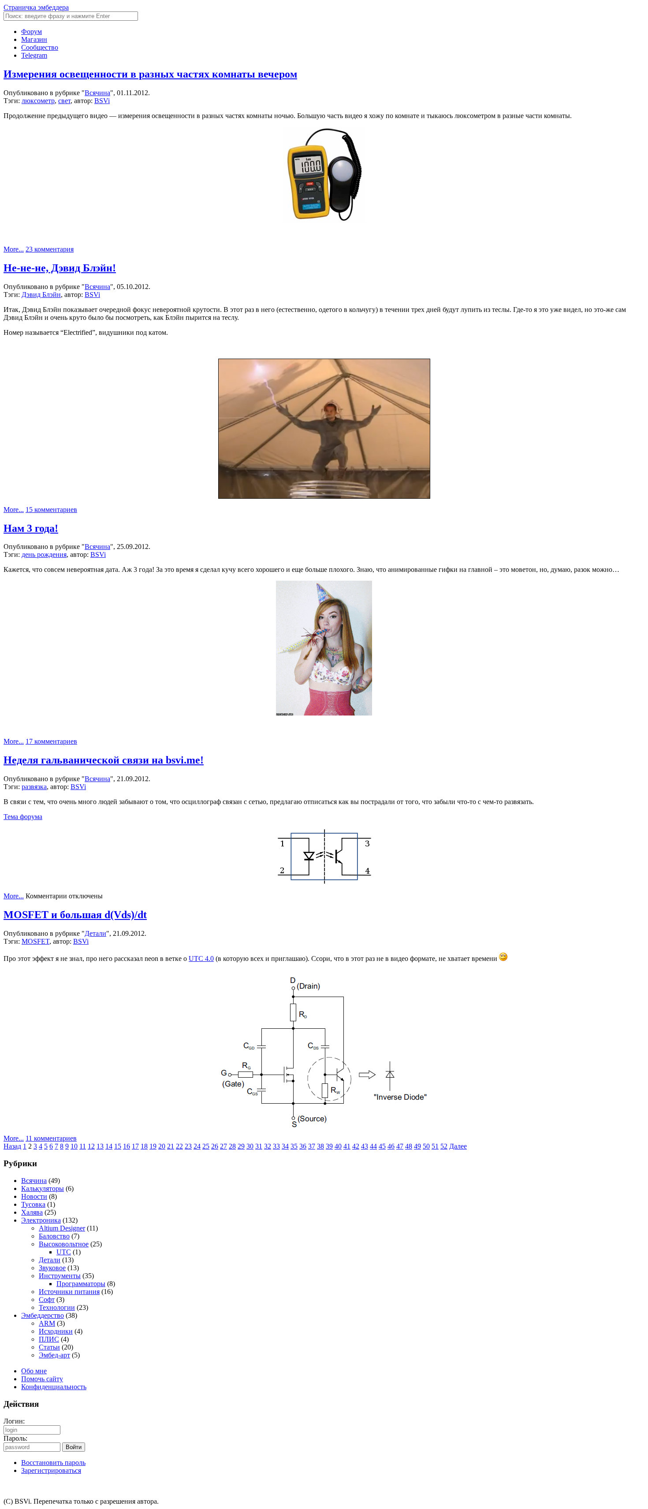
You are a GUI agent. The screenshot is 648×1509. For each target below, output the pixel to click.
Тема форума (23, 816)
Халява (32, 1212)
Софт (47, 1299)
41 (346, 1146)
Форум (31, 31)
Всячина (97, 92)
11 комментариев (51, 1138)
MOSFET (35, 941)
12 (91, 1146)
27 (223, 1146)
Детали (95, 933)
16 (126, 1146)
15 (117, 1146)
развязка (34, 786)
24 (197, 1146)
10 (74, 1146)
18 (144, 1146)
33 (276, 1146)
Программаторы (80, 1283)
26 (214, 1146)
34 (285, 1146)
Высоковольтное (64, 1244)
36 (302, 1146)
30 (249, 1146)
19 (152, 1146)
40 (338, 1146)
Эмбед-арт (54, 1355)
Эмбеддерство (42, 1315)
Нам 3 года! (31, 528)
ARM (47, 1323)
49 (417, 1146)
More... (14, 249)
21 (170, 1146)
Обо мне (34, 1371)
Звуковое (52, 1268)
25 (205, 1146)
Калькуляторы (42, 1188)
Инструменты (60, 1275)
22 (179, 1146)
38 (320, 1146)
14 (108, 1146)
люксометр (38, 100)
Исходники (56, 1331)
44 (373, 1146)
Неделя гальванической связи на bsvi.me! (104, 760)
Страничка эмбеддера (36, 7)
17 (135, 1146)
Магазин (34, 39)
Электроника (41, 1220)
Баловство (54, 1236)
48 (408, 1146)
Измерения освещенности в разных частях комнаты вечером (150, 74)
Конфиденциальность (53, 1386)
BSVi (102, 100)
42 (355, 1146)
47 (399, 1146)
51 (435, 1146)
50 (426, 1146)
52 (443, 1146)
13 (100, 1146)
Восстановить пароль (53, 1462)
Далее (458, 1146)
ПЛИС (49, 1339)
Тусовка (33, 1204)
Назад (12, 1146)
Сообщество (39, 47)
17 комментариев (51, 741)
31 (258, 1146)
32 (267, 1146)
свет (64, 100)
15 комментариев (51, 509)
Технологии (57, 1307)
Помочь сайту (42, 1379)
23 (188, 1146)
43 (364, 1146)
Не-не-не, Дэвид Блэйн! (60, 268)
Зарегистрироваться (51, 1470)
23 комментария (50, 249)
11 (82, 1146)
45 (382, 1146)
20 (161, 1146)
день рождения (44, 554)
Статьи (49, 1347)
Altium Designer (62, 1228)
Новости (34, 1196)
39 (329, 1146)
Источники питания (69, 1291)
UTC (63, 1252)
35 (294, 1146)
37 (311, 1146)
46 (391, 1146)
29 (241, 1146)
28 (232, 1146)
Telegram (34, 55)
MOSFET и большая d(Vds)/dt (75, 914)
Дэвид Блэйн (41, 294)
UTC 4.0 (201, 958)
